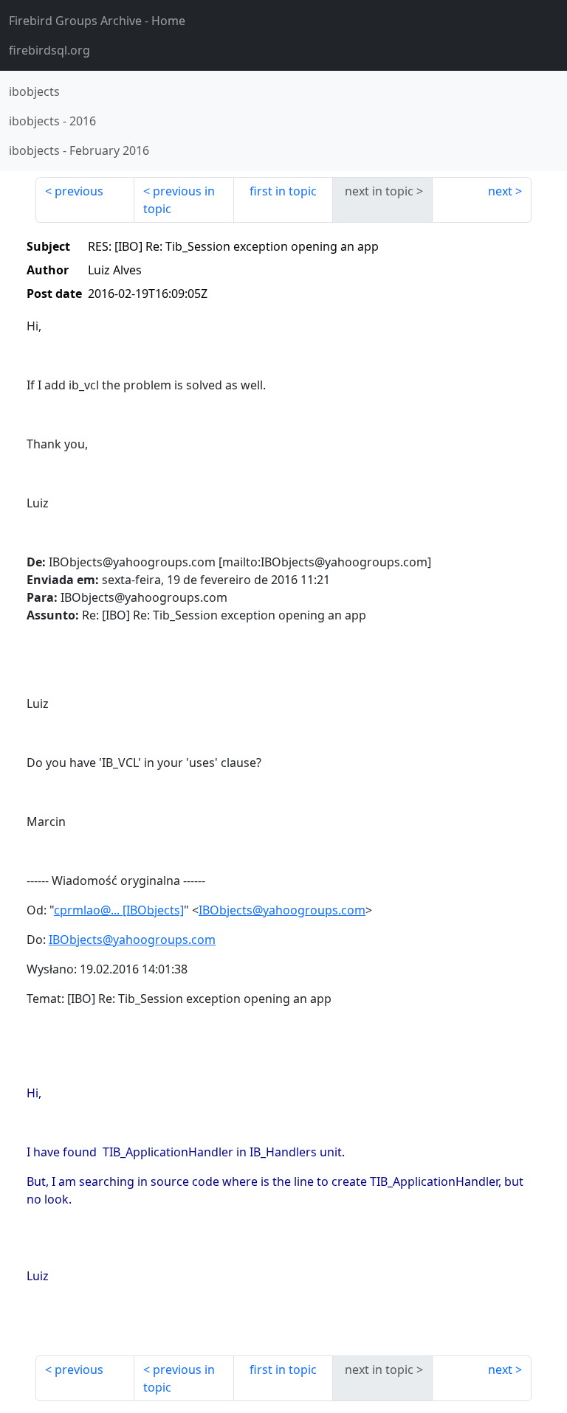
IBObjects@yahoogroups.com (282, 910)
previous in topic (179, 200)
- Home (97, 21)
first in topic (283, 191)
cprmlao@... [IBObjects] (119, 910)
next (500, 191)
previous (79, 191)
